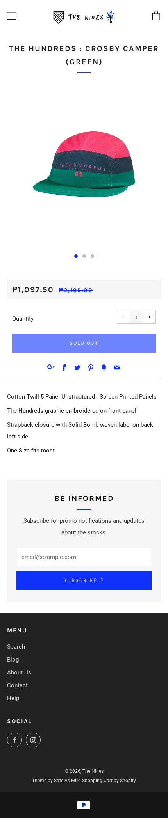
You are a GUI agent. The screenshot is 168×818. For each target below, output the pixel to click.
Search (16, 646)
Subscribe (80, 580)
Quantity (23, 318)
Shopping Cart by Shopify (109, 780)
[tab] (76, 256)
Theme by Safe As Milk (56, 780)
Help (13, 698)
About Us (19, 672)
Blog (13, 659)
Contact (17, 685)
